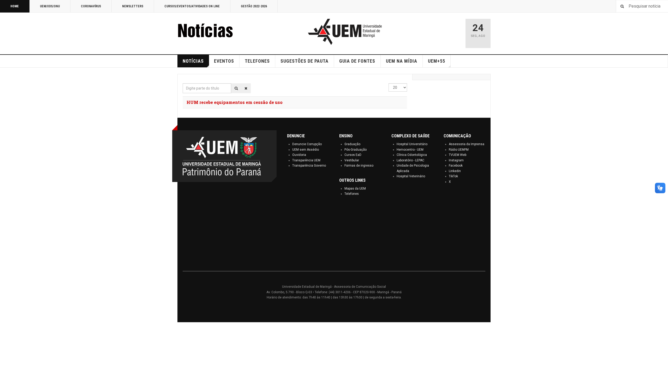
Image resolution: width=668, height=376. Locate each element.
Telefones (351, 194)
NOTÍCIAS (193, 61)
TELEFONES (257, 61)
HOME (14, 6)
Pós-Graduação (355, 149)
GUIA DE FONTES (357, 61)
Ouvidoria (299, 155)
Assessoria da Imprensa (466, 144)
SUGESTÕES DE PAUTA (305, 61)
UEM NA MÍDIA (401, 61)
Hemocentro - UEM (410, 149)
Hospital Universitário (412, 144)
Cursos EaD (352, 155)
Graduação (352, 144)
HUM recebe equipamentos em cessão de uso (235, 102)
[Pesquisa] (236, 88)
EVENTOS (224, 61)
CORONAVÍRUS (91, 6)
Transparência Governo (309, 165)
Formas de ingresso (358, 165)
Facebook (456, 165)
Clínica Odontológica (412, 155)
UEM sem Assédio (305, 149)
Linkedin (455, 171)
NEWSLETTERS (132, 6)
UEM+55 (436, 61)
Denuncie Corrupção (307, 144)
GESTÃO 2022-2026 (254, 6)
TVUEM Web (457, 155)
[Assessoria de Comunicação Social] (216, 32)
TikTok (453, 176)
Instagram (456, 160)
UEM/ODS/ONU (50, 6)
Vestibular (351, 160)
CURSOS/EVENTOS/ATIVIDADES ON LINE (192, 6)
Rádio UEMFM (459, 149)
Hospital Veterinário (411, 176)
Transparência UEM (306, 160)
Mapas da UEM (355, 188)
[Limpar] (246, 88)
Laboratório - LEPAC (410, 160)
